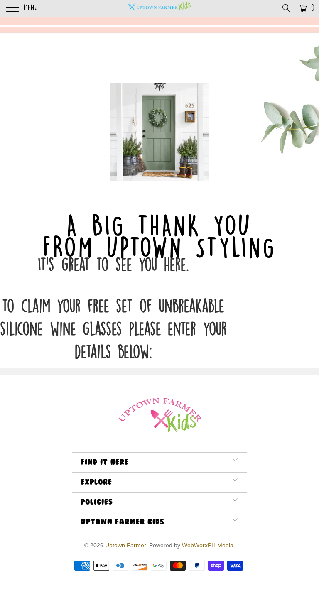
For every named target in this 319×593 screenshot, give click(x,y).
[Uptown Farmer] (159, 8)
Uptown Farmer (125, 545)
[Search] (285, 7)
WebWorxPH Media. (208, 545)
